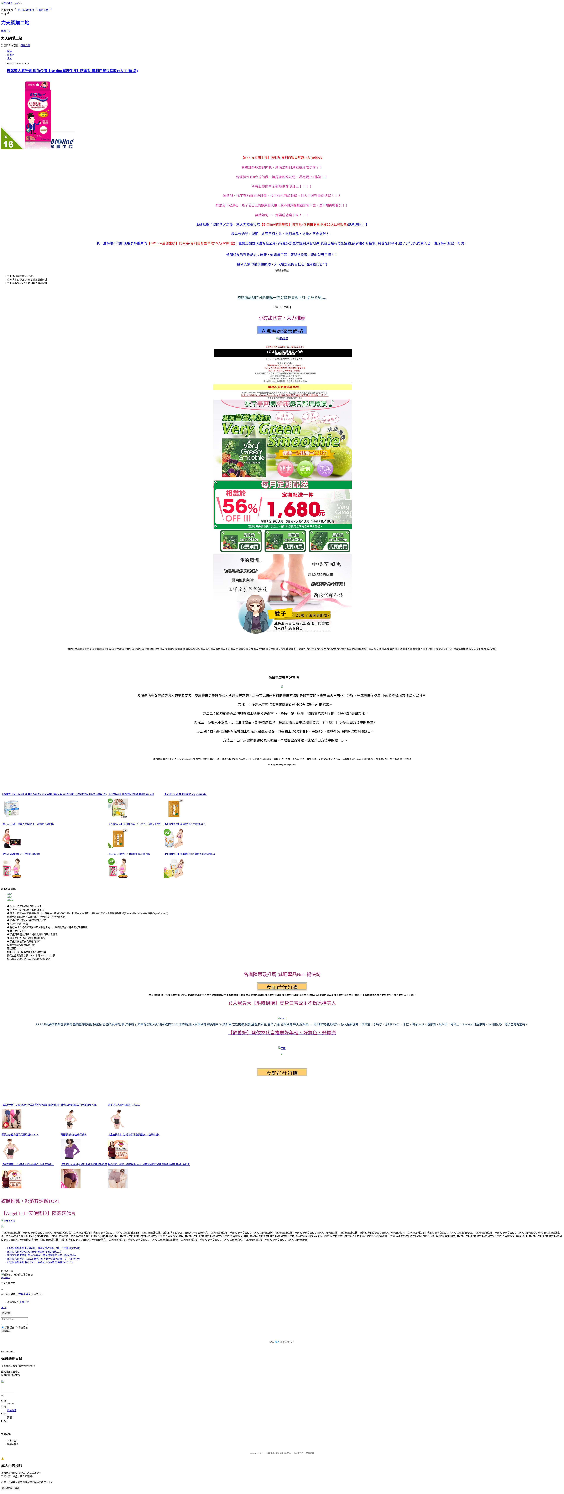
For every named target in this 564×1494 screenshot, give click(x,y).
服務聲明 (310, 1453)
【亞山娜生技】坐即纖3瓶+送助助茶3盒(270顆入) (189, 854)
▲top (3, 1307)
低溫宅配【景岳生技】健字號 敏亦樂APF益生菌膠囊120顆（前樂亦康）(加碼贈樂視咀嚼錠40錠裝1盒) (54, 794)
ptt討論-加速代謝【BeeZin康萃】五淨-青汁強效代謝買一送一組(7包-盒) (43, 1259)
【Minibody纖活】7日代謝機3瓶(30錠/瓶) (129, 854)
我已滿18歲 (7, 1488)
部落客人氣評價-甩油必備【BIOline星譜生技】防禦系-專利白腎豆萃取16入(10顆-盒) (72, 71)
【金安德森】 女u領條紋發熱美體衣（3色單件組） (134, 1134)
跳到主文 (6, 31)
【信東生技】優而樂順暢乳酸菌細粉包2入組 (131, 794)
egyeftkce (5, 1277)
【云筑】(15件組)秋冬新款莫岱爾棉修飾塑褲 (84, 1164)
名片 (9, 58)
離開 (17, 1488)
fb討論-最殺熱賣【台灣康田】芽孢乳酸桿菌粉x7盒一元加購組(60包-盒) (43, 1248)
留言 (28, 1294)
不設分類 (25, 45)
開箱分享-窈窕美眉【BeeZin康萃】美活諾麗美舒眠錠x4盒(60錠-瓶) (41, 1255)
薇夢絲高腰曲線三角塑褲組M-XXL (79, 1105)
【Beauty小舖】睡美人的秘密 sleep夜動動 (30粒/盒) (28, 824)
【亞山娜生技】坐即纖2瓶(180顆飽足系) (184, 824)
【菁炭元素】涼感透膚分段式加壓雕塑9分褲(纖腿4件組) (30, 1105)
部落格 (10, 55)
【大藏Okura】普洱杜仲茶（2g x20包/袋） (185, 794)
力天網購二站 (15, 22)
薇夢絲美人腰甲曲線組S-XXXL (124, 1105)
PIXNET (260, 1453)
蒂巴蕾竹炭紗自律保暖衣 (74, 1134)
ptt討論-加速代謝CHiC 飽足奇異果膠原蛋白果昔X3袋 (34, 1252)
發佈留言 (6, 1331)
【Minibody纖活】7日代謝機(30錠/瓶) (21, 854)
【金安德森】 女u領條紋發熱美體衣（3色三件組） (28, 1164)
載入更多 (6, 1313)
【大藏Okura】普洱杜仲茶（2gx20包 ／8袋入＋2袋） (135, 824)
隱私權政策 (298, 1453)
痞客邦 (21, 1294)
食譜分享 (24, 1302)
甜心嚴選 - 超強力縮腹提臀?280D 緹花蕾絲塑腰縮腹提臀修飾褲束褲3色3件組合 (149, 1164)
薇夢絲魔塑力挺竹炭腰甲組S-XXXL (20, 1134)
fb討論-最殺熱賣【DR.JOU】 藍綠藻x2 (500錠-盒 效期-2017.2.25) (40, 1262)
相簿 (9, 51)
